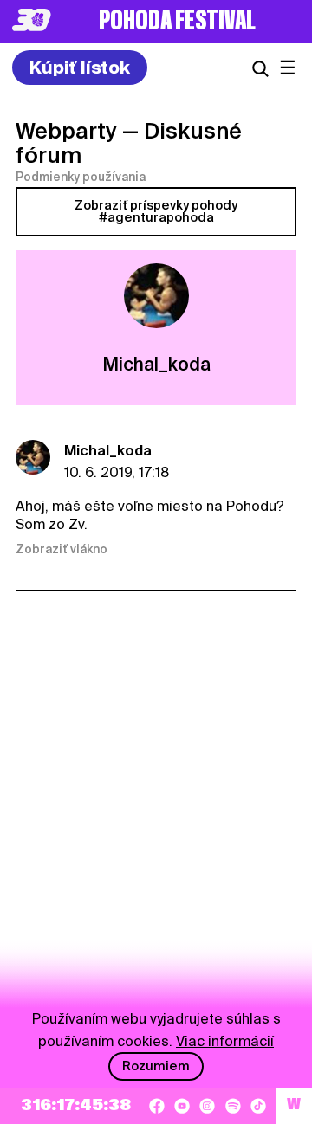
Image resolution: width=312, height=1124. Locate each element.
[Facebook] (157, 1106)
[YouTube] (182, 1106)
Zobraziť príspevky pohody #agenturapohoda (156, 211)
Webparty (66, 131)
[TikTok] (258, 1106)
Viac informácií (225, 1041)
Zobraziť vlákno (61, 549)
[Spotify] (233, 1106)
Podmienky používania (81, 177)
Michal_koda (108, 450)
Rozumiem (156, 1066)
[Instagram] (207, 1106)
